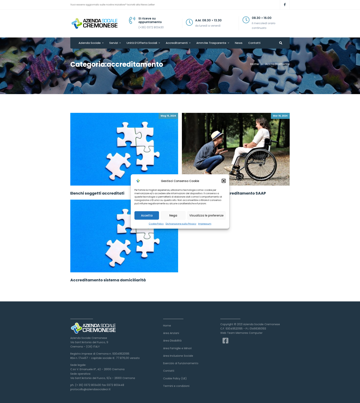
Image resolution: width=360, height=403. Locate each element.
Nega (173, 215)
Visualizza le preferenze (206, 215)
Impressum (204, 223)
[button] (224, 181)
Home (254, 64)
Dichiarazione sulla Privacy (181, 223)
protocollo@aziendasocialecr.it (90, 389)
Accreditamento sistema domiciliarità (108, 280)
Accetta (147, 215)
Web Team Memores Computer (241, 333)
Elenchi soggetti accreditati (97, 193)
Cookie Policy (156, 223)
